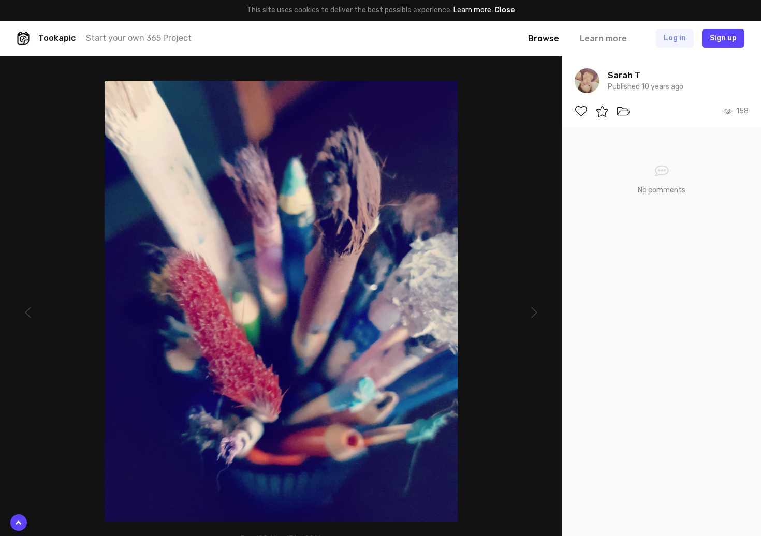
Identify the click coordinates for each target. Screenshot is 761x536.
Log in (675, 38)
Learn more (472, 10)
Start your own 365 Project (139, 38)
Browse (543, 38)
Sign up (723, 38)
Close (504, 10)
